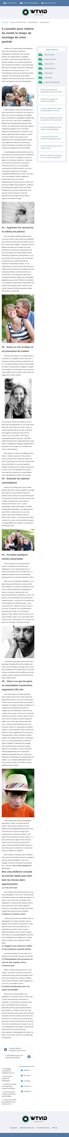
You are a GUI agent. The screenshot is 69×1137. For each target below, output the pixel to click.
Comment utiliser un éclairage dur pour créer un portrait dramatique (17, 1050)
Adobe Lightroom (45, 22)
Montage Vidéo (32, 22)
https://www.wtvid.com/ (27, 1128)
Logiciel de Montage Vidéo (52, 82)
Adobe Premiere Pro (50, 59)
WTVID (6, 22)
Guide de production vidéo (18, 22)
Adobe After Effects (49, 68)
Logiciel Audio (48, 77)
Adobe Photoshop (49, 54)
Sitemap (54, 1128)
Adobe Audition (48, 73)
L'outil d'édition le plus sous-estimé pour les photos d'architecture (14, 1057)
